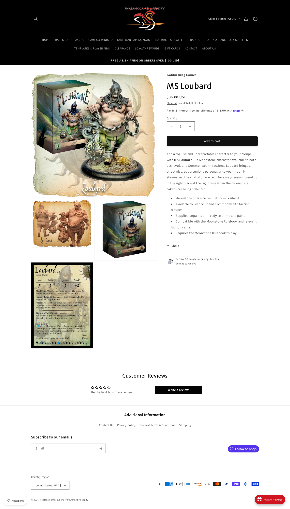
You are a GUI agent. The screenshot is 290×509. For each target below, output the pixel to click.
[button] (35, 18)
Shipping (172, 103)
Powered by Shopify (77, 499)
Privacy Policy (126, 425)
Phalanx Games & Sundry (53, 499)
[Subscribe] (100, 448)
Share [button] (175, 246)
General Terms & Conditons (157, 425)
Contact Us (106, 425)
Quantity (172, 118)
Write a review (178, 390)
